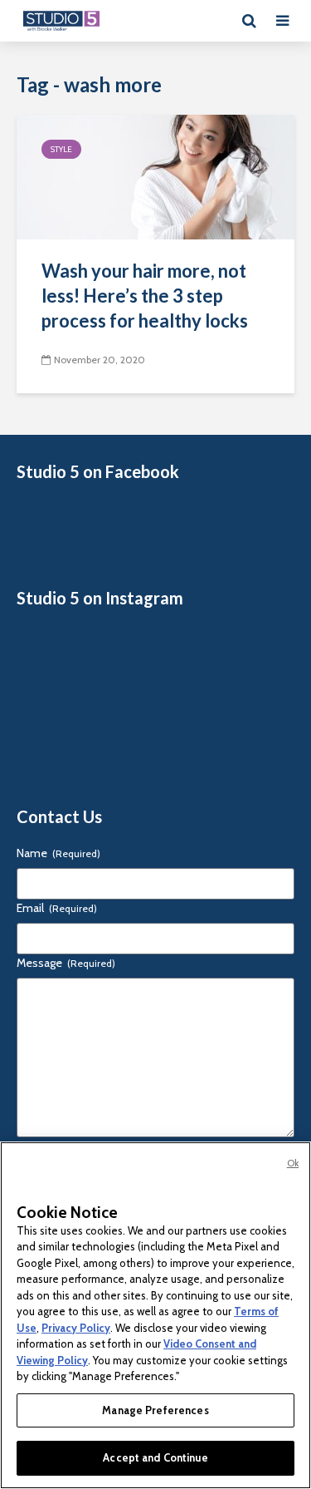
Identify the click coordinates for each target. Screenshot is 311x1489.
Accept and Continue (155, 1457)
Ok (293, 1163)
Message (66, 962)
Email (57, 907)
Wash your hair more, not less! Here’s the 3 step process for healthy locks (144, 295)
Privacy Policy (75, 1327)
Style (61, 149)
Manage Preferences (155, 1410)
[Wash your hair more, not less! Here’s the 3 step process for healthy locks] (155, 176)
